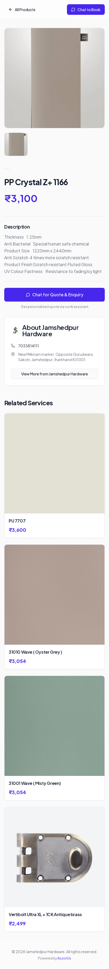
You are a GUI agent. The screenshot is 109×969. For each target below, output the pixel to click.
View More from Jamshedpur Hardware (54, 373)
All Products (25, 9)
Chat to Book (89, 9)
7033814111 (28, 345)
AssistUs (64, 958)
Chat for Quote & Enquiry (57, 294)
